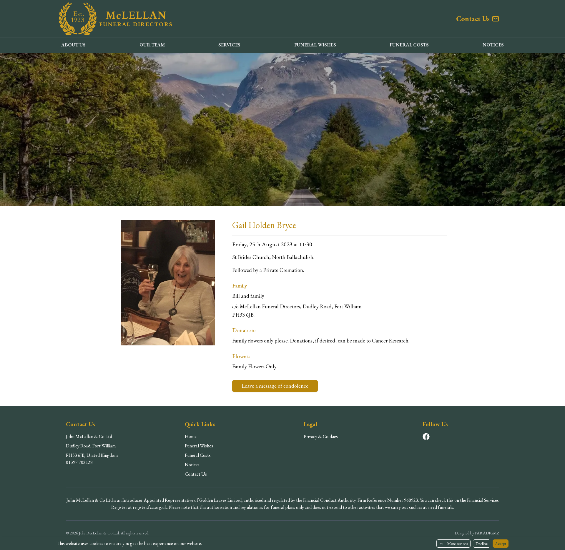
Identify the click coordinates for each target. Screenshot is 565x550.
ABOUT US (73, 45)
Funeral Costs (198, 455)
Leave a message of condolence (275, 385)
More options (457, 543)
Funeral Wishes (199, 446)
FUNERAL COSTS (409, 45)
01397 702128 (79, 462)
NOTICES (493, 45)
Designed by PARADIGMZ (477, 533)
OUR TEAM (152, 45)
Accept (500, 543)
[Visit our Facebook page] (426, 436)
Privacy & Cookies (321, 436)
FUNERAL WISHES (315, 45)
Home (191, 436)
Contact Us (196, 474)
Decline (482, 543)
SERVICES (229, 45)
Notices (192, 465)
